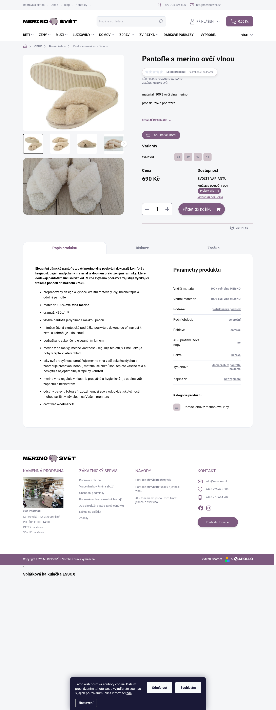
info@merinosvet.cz (218, 481)
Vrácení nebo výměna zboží (96, 486)
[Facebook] (201, 507)
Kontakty (81, 4)
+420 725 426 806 (217, 489)
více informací (32, 511)
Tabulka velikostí (164, 135)
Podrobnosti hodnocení (201, 72)
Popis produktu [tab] (64, 248)
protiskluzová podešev (226, 309)
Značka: (155, 83)
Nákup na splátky (90, 511)
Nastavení (86, 703)
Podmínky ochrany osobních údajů (100, 499)
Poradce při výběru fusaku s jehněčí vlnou (157, 489)
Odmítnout (159, 688)
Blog (67, 4)
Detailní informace (154, 120)
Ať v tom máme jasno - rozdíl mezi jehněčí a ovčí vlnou (156, 500)
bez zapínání (232, 379)
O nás (54, 4)
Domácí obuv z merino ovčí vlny (206, 407)
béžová (236, 355)
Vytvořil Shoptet (212, 559)
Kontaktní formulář (218, 522)
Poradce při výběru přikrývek (153, 479)
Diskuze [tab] (142, 248)
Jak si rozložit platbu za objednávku (101, 505)
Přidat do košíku (197, 209)
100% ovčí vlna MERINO (226, 288)
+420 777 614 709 (217, 497)
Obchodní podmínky (91, 493)
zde (129, 693)
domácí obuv (220, 365)
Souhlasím (188, 688)
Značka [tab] (214, 248)
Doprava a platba (34, 4)
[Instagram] (209, 507)
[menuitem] (29, 35)
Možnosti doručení (210, 197)
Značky (83, 518)
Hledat (161, 21)
